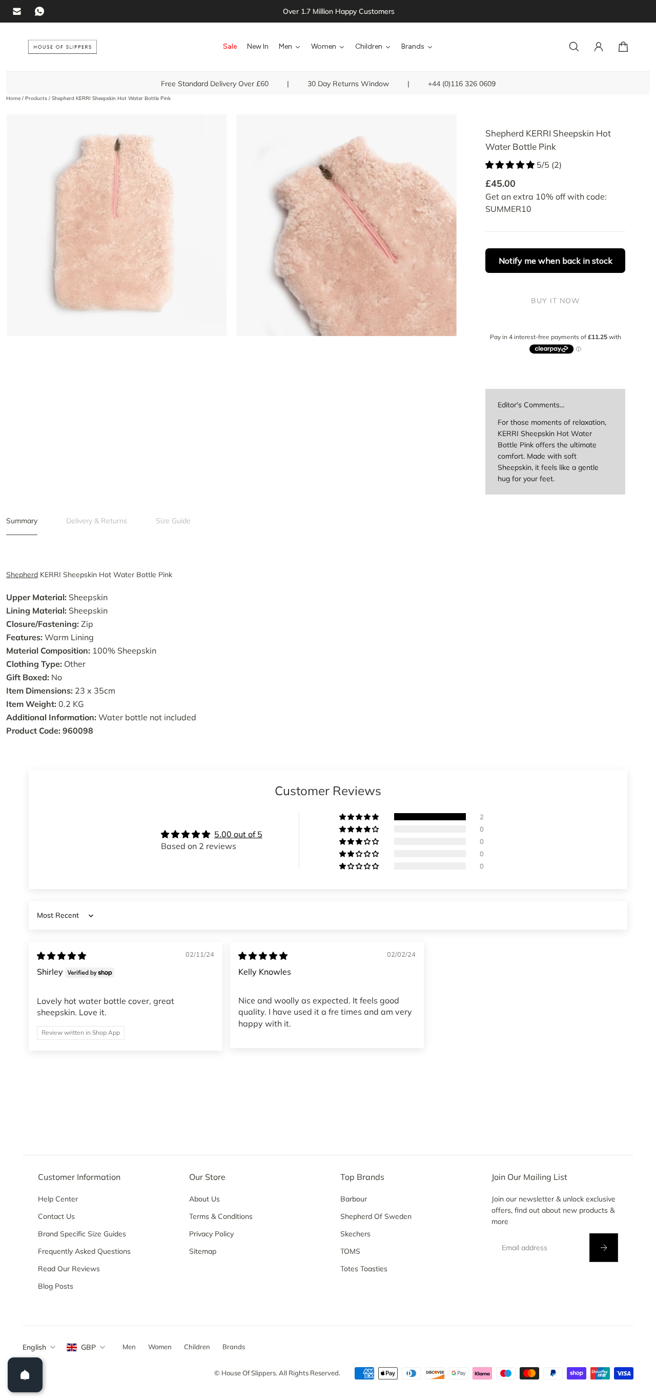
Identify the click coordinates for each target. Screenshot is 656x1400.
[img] (61, 956)
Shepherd (22, 574)
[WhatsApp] (39, 11)
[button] (511, 165)
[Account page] (598, 46)
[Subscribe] (603, 1247)
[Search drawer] (574, 46)
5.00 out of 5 (238, 834)
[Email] (17, 11)
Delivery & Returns (96, 520)
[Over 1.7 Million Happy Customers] (328, 11)
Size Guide (173, 520)
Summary (21, 520)
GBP (88, 1347)
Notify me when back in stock (555, 260)
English (34, 1347)
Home (14, 98)
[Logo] (62, 47)
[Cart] (623, 46)
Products (37, 98)
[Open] (25, 1374)
